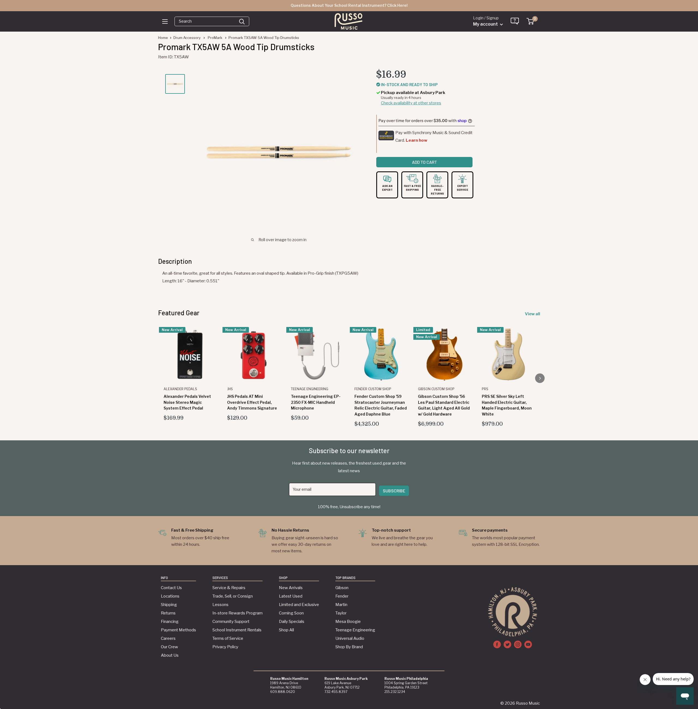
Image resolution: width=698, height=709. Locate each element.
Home (163, 37)
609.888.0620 (282, 692)
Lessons (220, 604)
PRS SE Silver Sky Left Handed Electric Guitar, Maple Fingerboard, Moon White (507, 405)
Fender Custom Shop (372, 389)
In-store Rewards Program (237, 613)
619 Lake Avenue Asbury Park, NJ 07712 (346, 683)
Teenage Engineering (309, 389)
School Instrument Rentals (236, 630)
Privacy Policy (225, 646)
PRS (485, 389)
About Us (170, 655)
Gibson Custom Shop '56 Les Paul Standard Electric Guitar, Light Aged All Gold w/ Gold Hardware (444, 405)
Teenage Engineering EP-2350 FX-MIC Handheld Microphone (316, 402)
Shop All (286, 630)
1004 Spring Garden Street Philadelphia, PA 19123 (406, 683)
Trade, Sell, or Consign (232, 596)
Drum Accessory (187, 37)
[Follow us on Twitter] (507, 644)
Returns (168, 613)
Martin (341, 604)
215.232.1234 (394, 692)
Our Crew (169, 646)
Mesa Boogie (348, 621)
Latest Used (290, 596)
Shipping (169, 604)
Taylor (341, 613)
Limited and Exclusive (299, 604)
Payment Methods (178, 630)
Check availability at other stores (411, 103)
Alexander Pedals (180, 389)
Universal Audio (349, 638)
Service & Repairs (228, 587)
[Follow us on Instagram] (518, 644)
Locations (170, 596)
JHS (230, 389)
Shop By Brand (349, 646)
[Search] (242, 21)
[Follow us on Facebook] (497, 644)
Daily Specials (291, 621)
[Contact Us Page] (515, 23)
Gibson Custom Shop (436, 389)
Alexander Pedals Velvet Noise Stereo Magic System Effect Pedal (187, 402)
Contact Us (171, 587)
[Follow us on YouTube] (528, 644)
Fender (341, 596)
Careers (168, 638)
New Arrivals (291, 587)
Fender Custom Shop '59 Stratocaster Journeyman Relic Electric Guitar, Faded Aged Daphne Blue (380, 405)
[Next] (540, 378)
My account (486, 24)
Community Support (230, 621)
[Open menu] (165, 21)
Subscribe (394, 490)
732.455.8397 (335, 692)
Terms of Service (227, 638)
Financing (170, 621)
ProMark (215, 37)
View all (533, 313)
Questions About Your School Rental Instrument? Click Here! (349, 5)
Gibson (341, 587)
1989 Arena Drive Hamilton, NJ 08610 (289, 683)
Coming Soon (291, 613)
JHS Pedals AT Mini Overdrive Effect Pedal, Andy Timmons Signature (252, 402)
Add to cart (424, 162)
